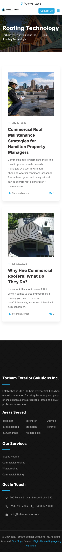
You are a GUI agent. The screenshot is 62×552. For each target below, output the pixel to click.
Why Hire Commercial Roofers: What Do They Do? (30, 276)
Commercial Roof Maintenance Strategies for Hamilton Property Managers (26, 141)
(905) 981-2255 (32, 3)
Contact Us (46, 10)
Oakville (51, 420)
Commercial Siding (13, 474)
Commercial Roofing (13, 462)
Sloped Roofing (11, 456)
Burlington (31, 420)
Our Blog (17, 541)
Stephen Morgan (20, 193)
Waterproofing (10, 468)
